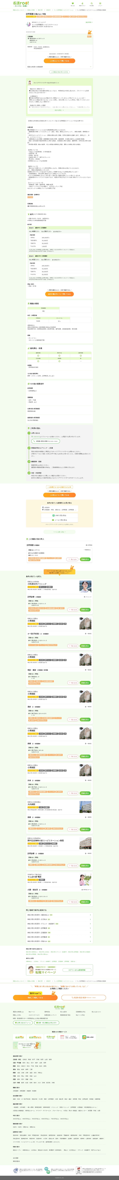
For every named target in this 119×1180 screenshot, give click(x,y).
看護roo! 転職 (30, 10)
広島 (18, 1076)
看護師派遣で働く (65, 1015)
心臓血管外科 (95, 1135)
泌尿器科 (76, 1138)
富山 (28, 1062)
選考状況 (47, 1012)
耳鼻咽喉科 (63, 1138)
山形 (46, 1059)
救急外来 (34, 1099)
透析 (45, 1099)
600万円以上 (46, 1119)
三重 (31, 1069)
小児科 (45, 1138)
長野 (45, 1062)
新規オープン (17, 1150)
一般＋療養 (30, 1107)
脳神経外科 (24, 1138)
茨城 (36, 1066)
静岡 (27, 1069)
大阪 (18, 1072)
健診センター (82, 1110)
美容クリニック (64, 1107)
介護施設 (80, 1107)
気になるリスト (96, 1012)
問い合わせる (35, 436)
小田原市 (48, 10)
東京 (18, 1066)
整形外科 (32, 1138)
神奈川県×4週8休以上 (32, 952)
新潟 (24, 1062)
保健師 (29, 1091)
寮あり (66, 1150)
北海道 (25, 1059)
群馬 (45, 1066)
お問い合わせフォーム (24, 1022)
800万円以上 (65, 1119)
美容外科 (15, 1135)
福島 (50, 1059)
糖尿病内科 (74, 1135)
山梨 (40, 1062)
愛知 (18, 1069)
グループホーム (57, 1110)
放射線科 (95, 1138)
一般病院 (15, 1107)
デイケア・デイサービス (43, 1110)
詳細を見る (85, 559)
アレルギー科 (40, 1142)
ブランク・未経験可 (45, 961)
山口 (35, 1076)
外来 (18, 1099)
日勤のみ (73, 961)
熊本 (35, 1082)
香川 (22, 1079)
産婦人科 (51, 1138)
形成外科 (39, 1138)
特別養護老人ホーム (90, 1107)
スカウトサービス (34, 1015)
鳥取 (27, 1076)
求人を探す (63, 1012)
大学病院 (22, 1107)
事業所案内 (16, 1161)
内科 (29, 1135)
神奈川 (23, 1066)
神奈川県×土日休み (44, 952)
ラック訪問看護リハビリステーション (64, 10)
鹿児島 (48, 1082)
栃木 (40, 1066)
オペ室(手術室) (25, 1099)
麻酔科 (102, 1138)
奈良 (35, 1072)
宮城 (37, 1059)
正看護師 (60, 961)
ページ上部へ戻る (58, 532)
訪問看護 (54, 961)
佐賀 (26, 1082)
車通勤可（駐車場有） (55, 1150)
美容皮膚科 (23, 1135)
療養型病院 (38, 1107)
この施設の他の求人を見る (59, 72)
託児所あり (72, 1150)
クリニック (54, 1107)
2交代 (14, 1127)
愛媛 (27, 1079)
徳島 (18, 1079)
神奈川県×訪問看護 (73, 952)
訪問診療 (85, 1099)
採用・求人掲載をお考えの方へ (47, 1022)
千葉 (32, 1066)
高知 (31, 1079)
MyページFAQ (80, 1015)
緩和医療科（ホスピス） (53, 1142)
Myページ (32, 1012)
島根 (31, 1076)
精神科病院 (46, 1107)
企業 (99, 1110)
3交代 (19, 1127)
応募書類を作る (80, 1012)
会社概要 (15, 1158)
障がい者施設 (73, 1110)
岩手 (33, 1059)
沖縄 (53, 1082)
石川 (32, 1062)
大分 (39, 1082)
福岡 (22, 1082)
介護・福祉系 (59, 1099)
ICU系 (41, 1099)
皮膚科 (70, 1138)
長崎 (31, 1082)
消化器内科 (44, 1135)
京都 (22, 1072)
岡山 (22, 1076)
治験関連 (97, 1099)
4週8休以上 (29, 961)
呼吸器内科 (35, 1135)
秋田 (42, 1059)
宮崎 (43, 1082)
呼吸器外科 (86, 1135)
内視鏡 (91, 1099)
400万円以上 (26, 1119)
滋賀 (31, 1072)
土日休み (36, 961)
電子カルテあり (96, 1150)
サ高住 (65, 1110)
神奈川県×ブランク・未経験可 (59, 952)
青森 (29, 1059)
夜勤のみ (32, 1127)
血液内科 (59, 1135)
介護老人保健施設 (18, 1110)
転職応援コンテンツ (51, 1015)
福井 (36, 1062)
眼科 (57, 1138)
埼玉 (28, 1066)
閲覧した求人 (17, 1015)
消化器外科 (16, 1138)
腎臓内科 (66, 1135)
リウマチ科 (16, 1142)
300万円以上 (17, 1119)
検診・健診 (68, 1099)
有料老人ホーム (30, 1110)
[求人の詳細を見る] (59, 596)
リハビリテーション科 (28, 1142)
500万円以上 (36, 1119)
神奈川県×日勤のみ (43, 954)
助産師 (34, 1091)
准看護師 (22, 1091)
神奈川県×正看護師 (85, 952)
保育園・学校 (77, 1099)
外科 (80, 1135)
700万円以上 (55, 1119)
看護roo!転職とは (18, 1012)
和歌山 (40, 1072)
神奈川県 (40, 10)
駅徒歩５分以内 (43, 1150)
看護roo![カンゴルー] (18, 10)
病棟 (14, 1099)
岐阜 (22, 1069)
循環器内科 (52, 1135)
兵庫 (27, 1072)
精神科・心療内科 (85, 1138)
